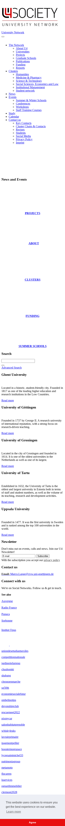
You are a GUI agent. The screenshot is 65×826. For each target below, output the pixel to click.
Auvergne (7, 601)
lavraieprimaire (9, 736)
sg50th (5, 687)
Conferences (23, 103)
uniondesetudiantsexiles (14, 650)
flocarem (6, 773)
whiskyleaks (8, 730)
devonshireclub (10, 706)
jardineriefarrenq (10, 663)
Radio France (9, 607)
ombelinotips (8, 700)
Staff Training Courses (29, 110)
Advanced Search (11, 367)
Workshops (22, 106)
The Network (16, 45)
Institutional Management (30, 87)
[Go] (2, 365)
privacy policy (52, 560)
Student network (25, 90)
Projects (20, 54)
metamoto (7, 767)
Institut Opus (8, 630)
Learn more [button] (13, 811)
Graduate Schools (26, 58)
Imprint (20, 142)
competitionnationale (13, 657)
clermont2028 (9, 792)
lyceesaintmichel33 (12, 755)
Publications (23, 61)
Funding (20, 64)
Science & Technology (29, 80)
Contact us (15, 119)
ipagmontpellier (10, 743)
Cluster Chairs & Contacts (31, 126)
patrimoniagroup (10, 761)
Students (21, 132)
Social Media (23, 136)
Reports (20, 67)
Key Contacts (23, 123)
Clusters (13, 71)
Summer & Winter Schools (31, 100)
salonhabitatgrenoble (13, 724)
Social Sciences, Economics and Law (37, 84)
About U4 (21, 48)
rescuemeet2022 (10, 712)
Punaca (5, 614)
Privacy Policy (24, 139)
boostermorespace (11, 749)
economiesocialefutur (13, 693)
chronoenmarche (10, 681)
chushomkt (7, 669)
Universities (22, 51)
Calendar (14, 116)
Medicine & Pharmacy (29, 77)
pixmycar (6, 718)
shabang (6, 675)
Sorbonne (6, 620)
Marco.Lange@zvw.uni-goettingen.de (27, 574)
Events (12, 97)
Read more (7, 400)
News (12, 93)
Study (12, 113)
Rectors (20, 129)
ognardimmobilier (11, 786)
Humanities (22, 74)
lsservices (6, 779)
